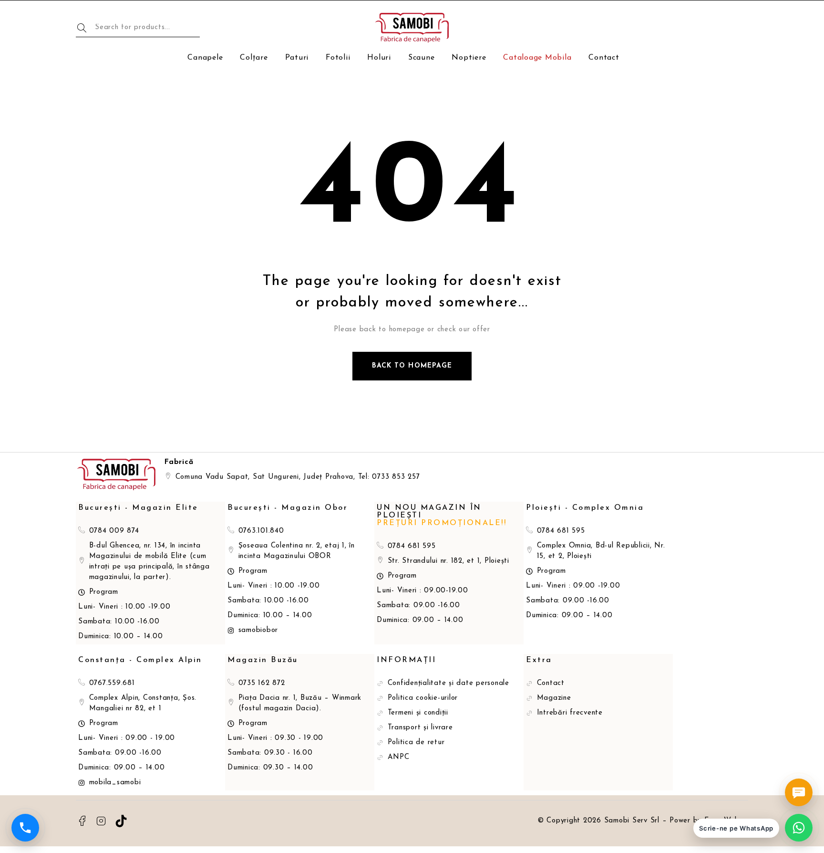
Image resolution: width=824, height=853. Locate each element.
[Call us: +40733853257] (25, 828)
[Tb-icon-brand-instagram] (101, 821)
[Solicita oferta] (799, 792)
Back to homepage (412, 365)
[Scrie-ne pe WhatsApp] (799, 828)
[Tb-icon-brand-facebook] (82, 821)
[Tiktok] (121, 821)
